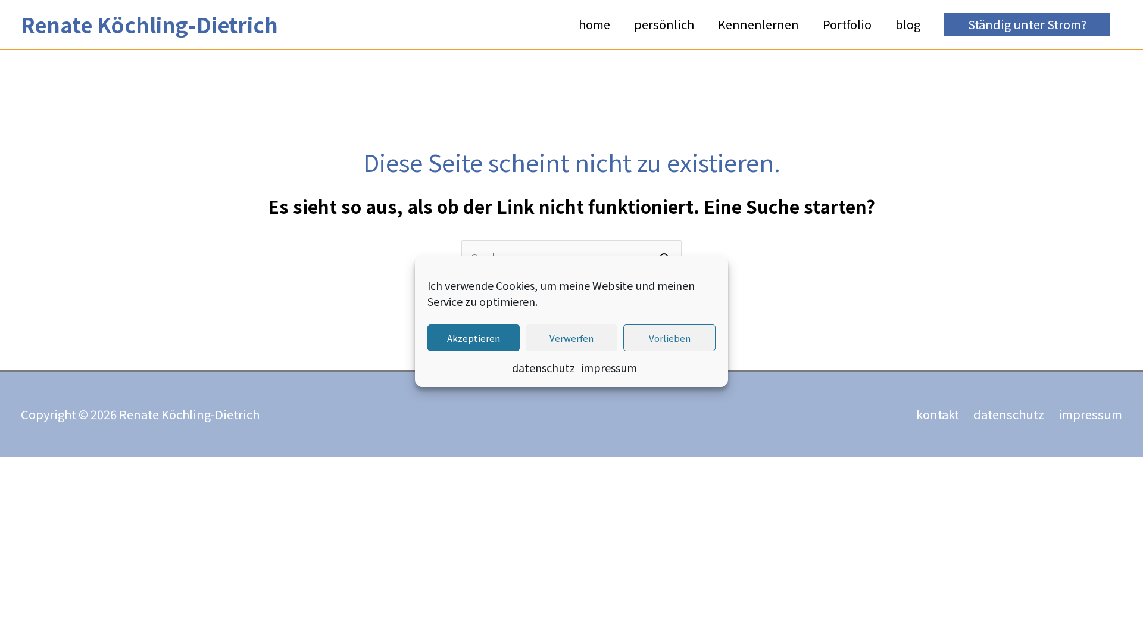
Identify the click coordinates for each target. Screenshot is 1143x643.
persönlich (664, 24)
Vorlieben (670, 338)
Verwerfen (571, 338)
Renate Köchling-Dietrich (149, 24)
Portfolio (847, 24)
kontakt (937, 414)
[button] (1027, 24)
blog (907, 24)
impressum (609, 367)
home (594, 24)
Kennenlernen (758, 24)
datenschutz (543, 367)
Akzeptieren (473, 338)
